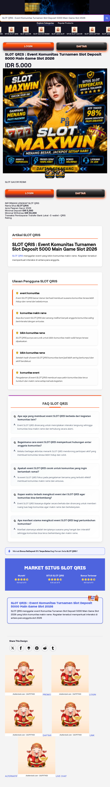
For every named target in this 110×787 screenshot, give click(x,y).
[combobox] (52, 18)
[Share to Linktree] (28, 648)
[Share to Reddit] (44, 648)
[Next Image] (105, 121)
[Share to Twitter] (12, 648)
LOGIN (28, 46)
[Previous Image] (5, 121)
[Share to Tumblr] (52, 648)
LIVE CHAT (61, 776)
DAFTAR (81, 46)
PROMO (46, 694)
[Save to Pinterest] (36, 648)
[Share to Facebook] (20, 648)
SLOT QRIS (18, 256)
